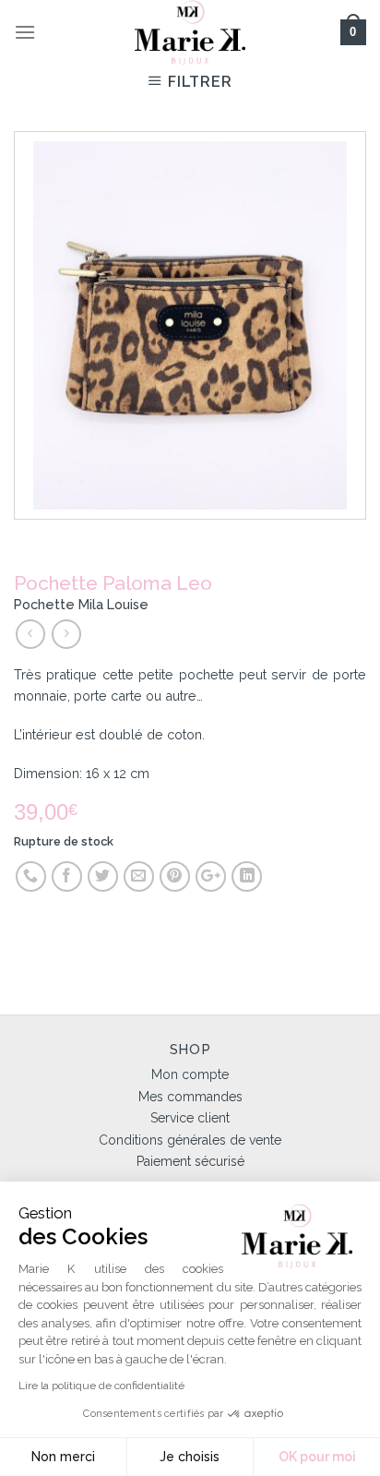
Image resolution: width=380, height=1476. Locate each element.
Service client (190, 1117)
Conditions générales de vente (190, 1140)
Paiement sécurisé (190, 1161)
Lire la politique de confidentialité (101, 1385)
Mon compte (190, 1074)
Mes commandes (190, 1096)
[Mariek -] (190, 32)
